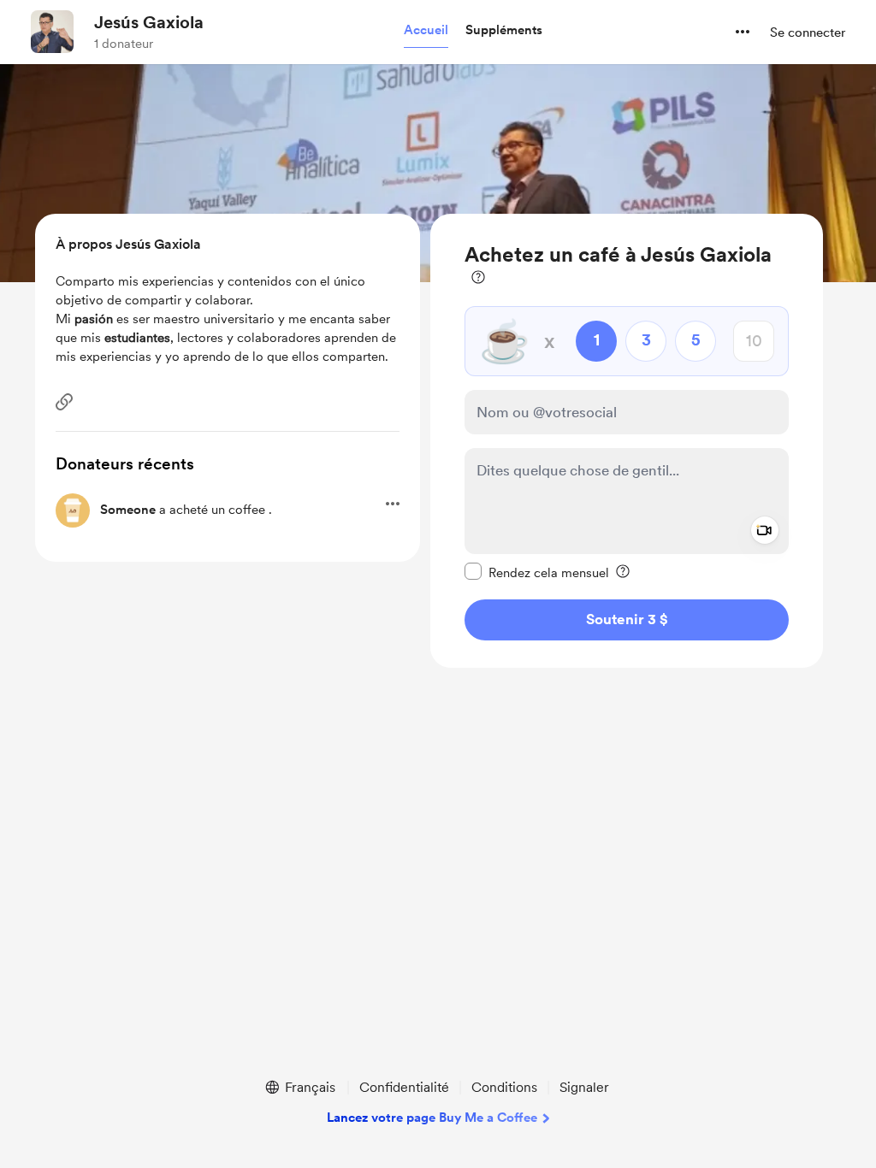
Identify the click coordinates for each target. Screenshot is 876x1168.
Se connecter (807, 32)
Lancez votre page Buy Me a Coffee (432, 1117)
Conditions (504, 1087)
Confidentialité (404, 1087)
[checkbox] (537, 572)
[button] (426, 30)
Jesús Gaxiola (149, 22)
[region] (626, 441)
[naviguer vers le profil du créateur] (52, 31)
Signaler (584, 1087)
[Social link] (64, 401)
